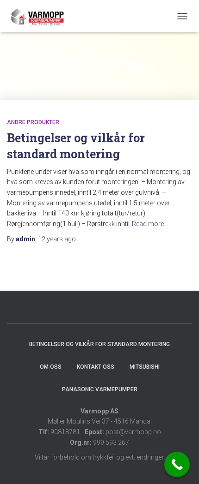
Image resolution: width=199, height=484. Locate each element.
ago (57, 239)
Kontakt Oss (95, 367)
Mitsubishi (145, 367)
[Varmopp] (40, 16)
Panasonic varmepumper (99, 389)
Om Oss (51, 367)
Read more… (150, 223)
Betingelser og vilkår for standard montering (99, 344)
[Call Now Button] (177, 464)
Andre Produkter (33, 122)
